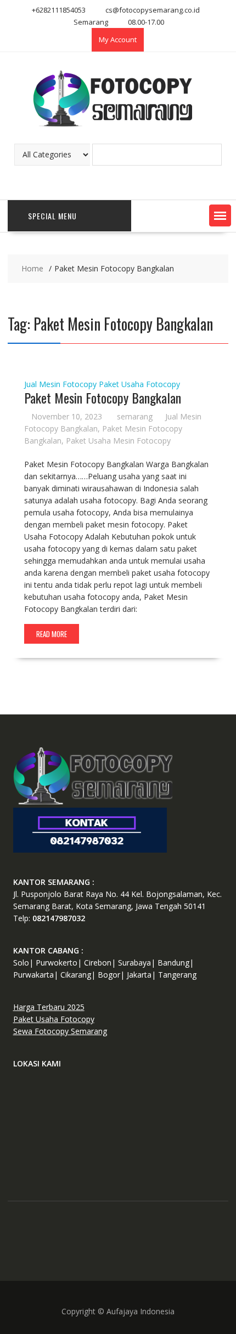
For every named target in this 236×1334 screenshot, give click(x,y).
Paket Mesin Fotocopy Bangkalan (102, 397)
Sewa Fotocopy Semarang (60, 1031)
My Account (118, 39)
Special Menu (52, 216)
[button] (220, 215)
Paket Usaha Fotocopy (139, 384)
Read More (51, 633)
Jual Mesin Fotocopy (60, 384)
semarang (135, 416)
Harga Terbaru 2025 (49, 1007)
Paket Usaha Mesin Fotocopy (118, 440)
